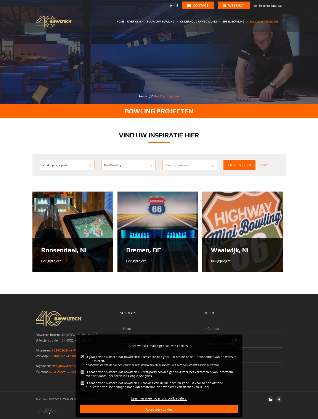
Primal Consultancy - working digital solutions (47, 411)
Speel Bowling (233, 21)
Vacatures (214, 351)
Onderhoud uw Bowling (198, 21)
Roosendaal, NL (65, 250)
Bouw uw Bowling (161, 21)
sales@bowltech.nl (62, 371)
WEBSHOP (236, 5)
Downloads (215, 366)
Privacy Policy (217, 359)
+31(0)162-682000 (63, 356)
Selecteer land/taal (270, 5)
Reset (263, 165)
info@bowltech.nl (64, 366)
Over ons (134, 21)
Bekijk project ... (52, 261)
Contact (200, 5)
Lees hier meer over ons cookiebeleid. (159, 398)
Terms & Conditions (221, 344)
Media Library (217, 336)
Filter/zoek (239, 165)
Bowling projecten (264, 21)
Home (121, 21)
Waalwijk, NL (231, 250)
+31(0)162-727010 (65, 350)
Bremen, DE (143, 250)
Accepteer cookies (159, 409)
